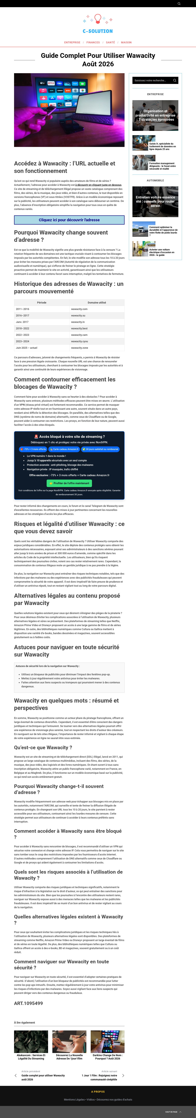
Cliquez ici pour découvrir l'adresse (69, 220)
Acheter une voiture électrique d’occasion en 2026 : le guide (161, 252)
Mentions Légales (74, 1099)
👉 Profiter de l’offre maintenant (69, 483)
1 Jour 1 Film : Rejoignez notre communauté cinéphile (99, 1075)
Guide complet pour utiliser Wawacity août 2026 (43, 1075)
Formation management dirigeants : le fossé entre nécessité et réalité (162, 166)
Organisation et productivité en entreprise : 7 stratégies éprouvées (155, 115)
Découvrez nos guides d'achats (114, 1099)
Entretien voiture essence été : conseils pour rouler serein (155, 201)
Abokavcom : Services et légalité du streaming (31, 1057)
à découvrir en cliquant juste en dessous (98, 184)
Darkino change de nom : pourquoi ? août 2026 (108, 1057)
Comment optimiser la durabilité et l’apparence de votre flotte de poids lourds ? (163, 231)
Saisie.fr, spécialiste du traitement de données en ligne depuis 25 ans (162, 146)
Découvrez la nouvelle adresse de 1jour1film (69, 1057)
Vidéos (91, 1099)
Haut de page (171, 1112)
